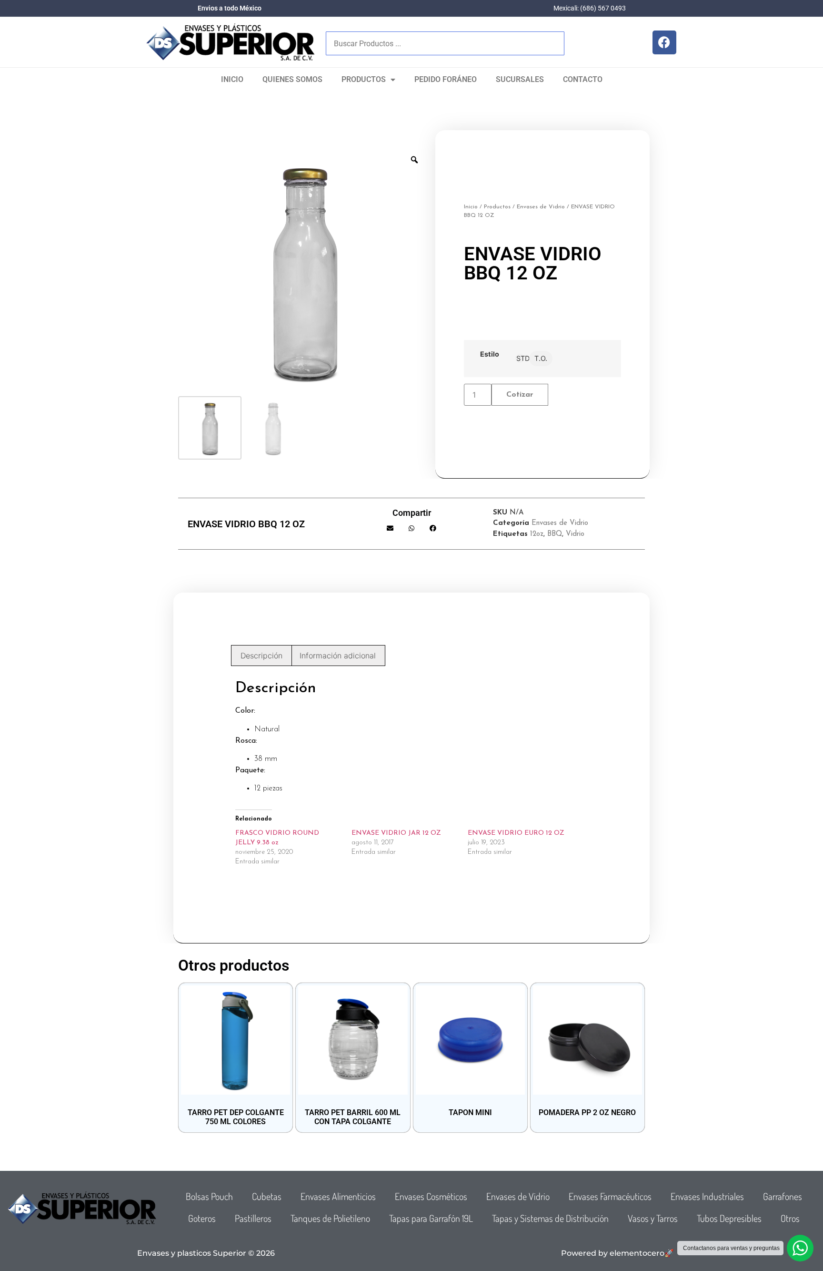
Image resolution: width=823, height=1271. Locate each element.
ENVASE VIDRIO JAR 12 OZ (396, 833)
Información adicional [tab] (338, 655)
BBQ (554, 534)
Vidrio (575, 534)
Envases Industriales (707, 1196)
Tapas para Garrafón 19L (431, 1218)
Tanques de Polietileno (330, 1218)
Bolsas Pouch (209, 1196)
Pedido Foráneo (445, 79)
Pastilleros (253, 1218)
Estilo (489, 354)
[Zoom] (414, 159)
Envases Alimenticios (338, 1196)
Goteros (202, 1218)
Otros (790, 1218)
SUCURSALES (520, 79)
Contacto (582, 79)
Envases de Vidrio (541, 207)
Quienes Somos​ (292, 79)
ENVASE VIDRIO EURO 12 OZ (516, 833)
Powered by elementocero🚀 (617, 1253)
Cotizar (519, 395)
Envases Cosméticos (431, 1196)
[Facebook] (664, 42)
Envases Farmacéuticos (610, 1196)
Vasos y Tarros (653, 1218)
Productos (363, 79)
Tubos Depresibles (729, 1218)
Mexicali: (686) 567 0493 (589, 8)
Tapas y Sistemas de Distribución (550, 1218)
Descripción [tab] (261, 655)
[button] (390, 528)
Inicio (232, 79)
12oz (536, 534)
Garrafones (782, 1196)
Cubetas (266, 1196)
